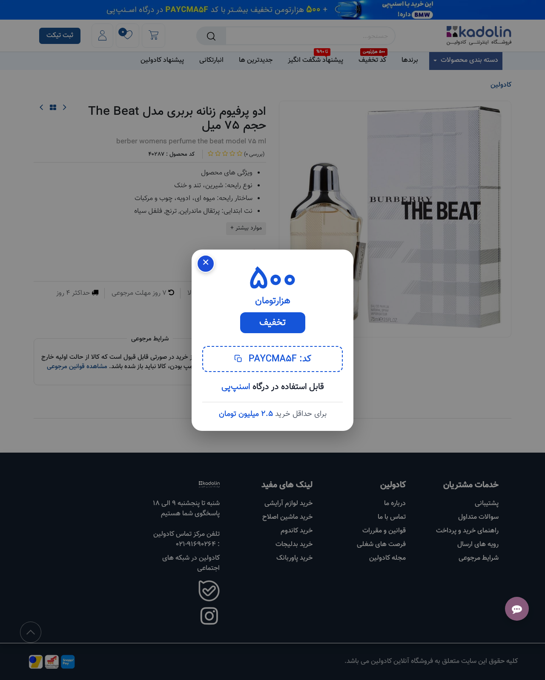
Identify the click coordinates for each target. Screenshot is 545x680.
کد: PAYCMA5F (278, 359)
